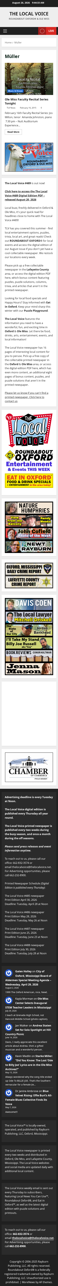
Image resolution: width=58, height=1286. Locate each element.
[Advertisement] (29, 714)
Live (51, 31)
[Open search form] (34, 31)
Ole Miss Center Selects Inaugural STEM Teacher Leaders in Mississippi (28, 1003)
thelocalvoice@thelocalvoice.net (33, 1238)
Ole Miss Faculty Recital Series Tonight (29, 79)
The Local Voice (29, 14)
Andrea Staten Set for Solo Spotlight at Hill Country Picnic (28, 1030)
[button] (5, 31)
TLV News (11, 107)
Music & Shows (15, 91)
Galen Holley (23, 971)
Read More (14, 131)
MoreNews (28, 1282)
